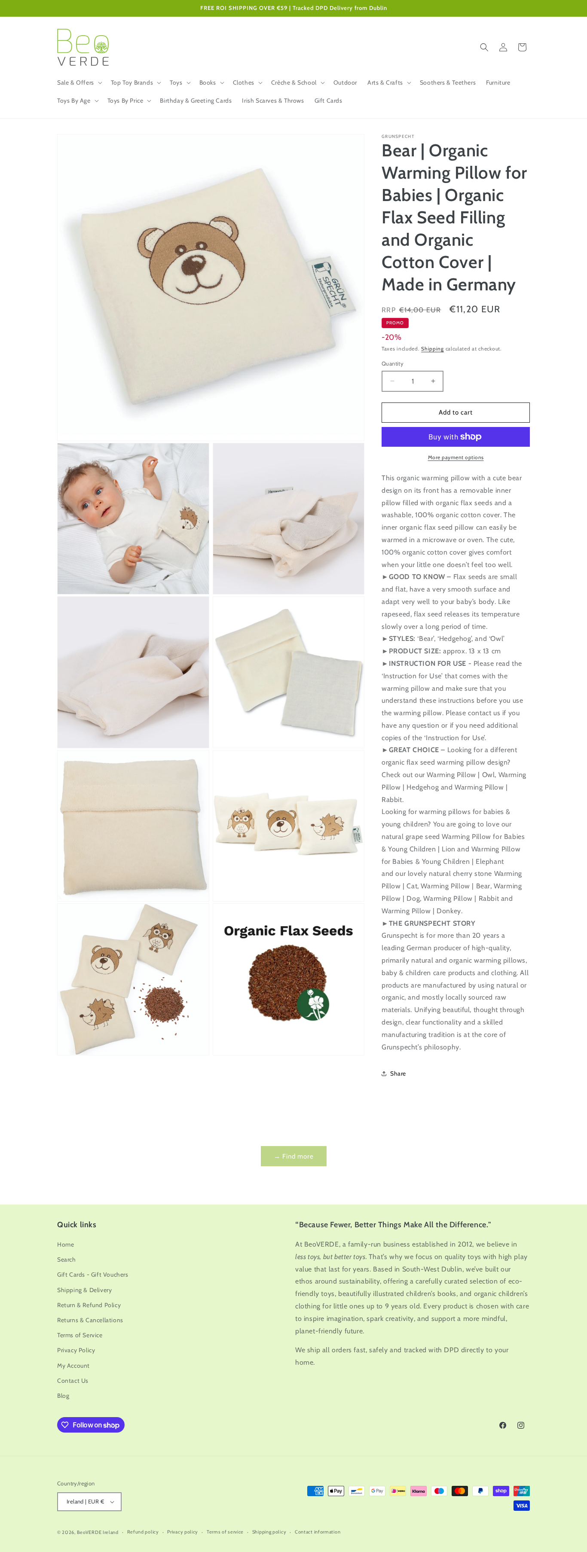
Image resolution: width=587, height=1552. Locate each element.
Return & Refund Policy (89, 1305)
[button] (79, 82)
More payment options (456, 457)
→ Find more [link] (294, 1156)
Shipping (432, 348)
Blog (63, 1396)
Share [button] (398, 1073)
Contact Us (73, 1380)
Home (65, 1244)
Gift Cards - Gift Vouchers (92, 1274)
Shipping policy (269, 1532)
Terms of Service (80, 1335)
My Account (73, 1365)
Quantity (393, 363)
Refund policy (143, 1532)
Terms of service (225, 1532)
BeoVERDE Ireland (98, 1532)
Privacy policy (182, 1532)
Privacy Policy (76, 1350)
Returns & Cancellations (90, 1320)
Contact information (317, 1532)
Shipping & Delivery (84, 1290)
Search (66, 1259)
